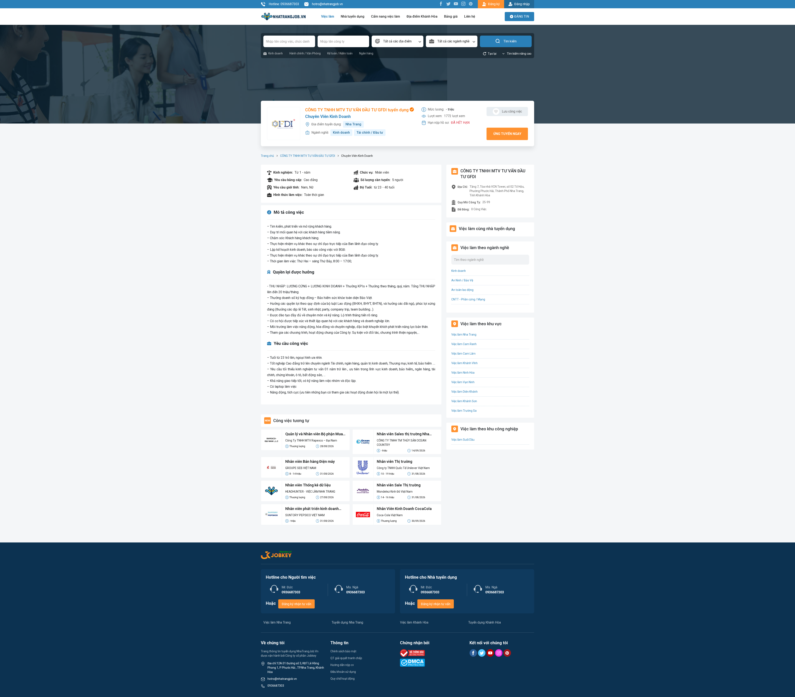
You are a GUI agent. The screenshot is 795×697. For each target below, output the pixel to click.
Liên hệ (469, 16)
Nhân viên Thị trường (394, 461)
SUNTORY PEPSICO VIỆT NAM (305, 515)
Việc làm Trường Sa (464, 410)
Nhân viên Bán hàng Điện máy (310, 461)
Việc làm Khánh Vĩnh (464, 363)
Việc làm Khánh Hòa (414, 622)
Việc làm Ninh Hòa (463, 372)
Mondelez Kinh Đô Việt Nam (395, 491)
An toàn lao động (462, 290)
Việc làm (327, 16)
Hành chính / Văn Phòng (305, 53)
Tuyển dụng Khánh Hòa (484, 622)
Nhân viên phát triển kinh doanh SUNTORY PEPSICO (312, 508)
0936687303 (275, 685)
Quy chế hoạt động (342, 678)
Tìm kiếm (510, 41)
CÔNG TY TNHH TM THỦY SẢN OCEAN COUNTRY (401, 442)
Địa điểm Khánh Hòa (422, 16)
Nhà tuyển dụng (352, 16)
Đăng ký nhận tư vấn (296, 604)
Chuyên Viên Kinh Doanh (328, 116)
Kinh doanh (275, 53)
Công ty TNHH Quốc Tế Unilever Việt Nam (403, 468)
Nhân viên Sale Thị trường (398, 485)
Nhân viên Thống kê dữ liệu (308, 485)
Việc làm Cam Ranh (464, 344)
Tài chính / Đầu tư (370, 132)
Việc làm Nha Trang (463, 334)
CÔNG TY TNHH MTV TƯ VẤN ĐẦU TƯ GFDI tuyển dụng (357, 109)
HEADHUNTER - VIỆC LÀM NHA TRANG (310, 491)
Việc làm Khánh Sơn (464, 401)
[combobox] (397, 41)
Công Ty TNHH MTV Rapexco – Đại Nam (311, 440)
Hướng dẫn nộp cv (342, 665)
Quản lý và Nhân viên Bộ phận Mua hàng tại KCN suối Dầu (314, 434)
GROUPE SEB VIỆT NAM (300, 468)
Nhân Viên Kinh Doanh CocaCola (404, 508)
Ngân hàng (366, 53)
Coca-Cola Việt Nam (390, 515)
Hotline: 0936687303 (284, 4)
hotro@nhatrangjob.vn (327, 4)
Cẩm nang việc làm (385, 16)
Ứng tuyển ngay (507, 134)
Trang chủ (267, 155)
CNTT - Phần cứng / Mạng (468, 299)
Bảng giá (451, 16)
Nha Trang (353, 124)
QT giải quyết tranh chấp (346, 658)
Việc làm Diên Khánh (464, 391)
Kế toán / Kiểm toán (340, 53)
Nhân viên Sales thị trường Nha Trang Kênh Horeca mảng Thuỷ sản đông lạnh (406, 434)
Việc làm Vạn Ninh (463, 382)
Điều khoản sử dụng (343, 671)
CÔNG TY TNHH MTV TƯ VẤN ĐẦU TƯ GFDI (307, 155)
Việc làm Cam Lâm (463, 353)
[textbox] (397, 41)
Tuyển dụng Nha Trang (347, 622)
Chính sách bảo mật (343, 651)
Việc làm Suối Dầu (463, 439)
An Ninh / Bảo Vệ (462, 280)
